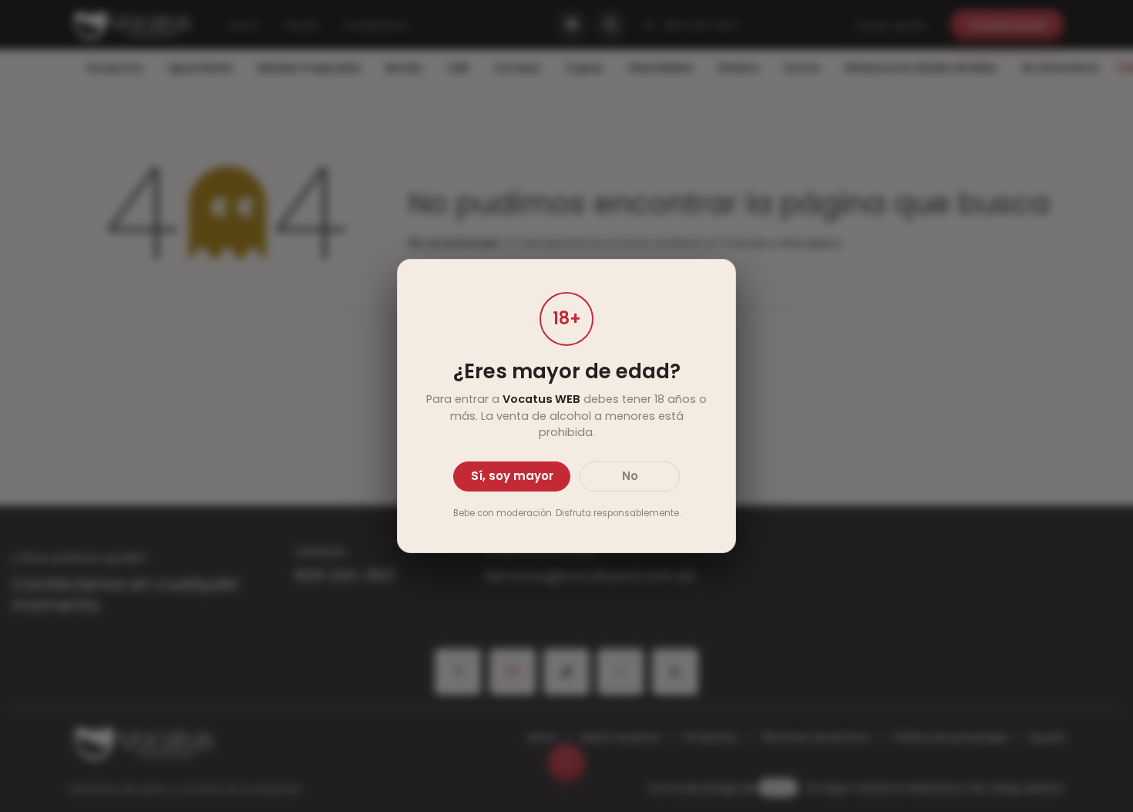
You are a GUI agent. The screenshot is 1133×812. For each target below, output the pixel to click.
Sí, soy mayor (512, 476)
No (630, 476)
